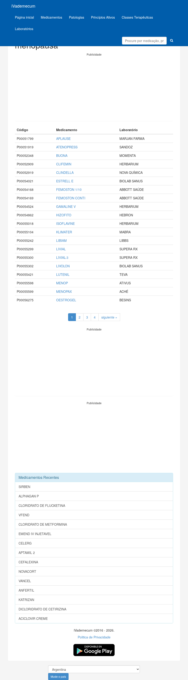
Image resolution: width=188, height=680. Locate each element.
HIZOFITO (63, 215)
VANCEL (25, 580)
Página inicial (24, 17)
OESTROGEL (66, 300)
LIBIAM (61, 240)
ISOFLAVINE (65, 223)
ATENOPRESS (66, 147)
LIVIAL (61, 249)
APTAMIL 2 (27, 552)
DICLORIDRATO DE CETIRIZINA (42, 609)
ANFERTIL (26, 590)
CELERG (25, 543)
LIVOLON (63, 266)
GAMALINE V (66, 206)
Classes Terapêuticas (137, 17)
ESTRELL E (64, 181)
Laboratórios (24, 28)
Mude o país (58, 676)
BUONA (61, 155)
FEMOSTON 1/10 (69, 189)
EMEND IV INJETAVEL (35, 533)
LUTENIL (62, 274)
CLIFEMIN (63, 164)
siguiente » (109, 317)
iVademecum (23, 6)
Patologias (76, 17)
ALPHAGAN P (29, 496)
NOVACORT (27, 571)
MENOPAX (64, 291)
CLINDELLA (65, 172)
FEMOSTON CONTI (70, 198)
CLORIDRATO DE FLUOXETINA (42, 505)
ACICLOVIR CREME (33, 618)
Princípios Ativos (103, 17)
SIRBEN (24, 486)
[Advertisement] (94, 88)
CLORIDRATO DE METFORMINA (43, 524)
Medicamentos (51, 17)
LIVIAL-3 (62, 257)
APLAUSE (63, 138)
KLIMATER (64, 232)
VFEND (24, 515)
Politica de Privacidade (94, 637)
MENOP (62, 283)
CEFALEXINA (28, 562)
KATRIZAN (26, 599)
